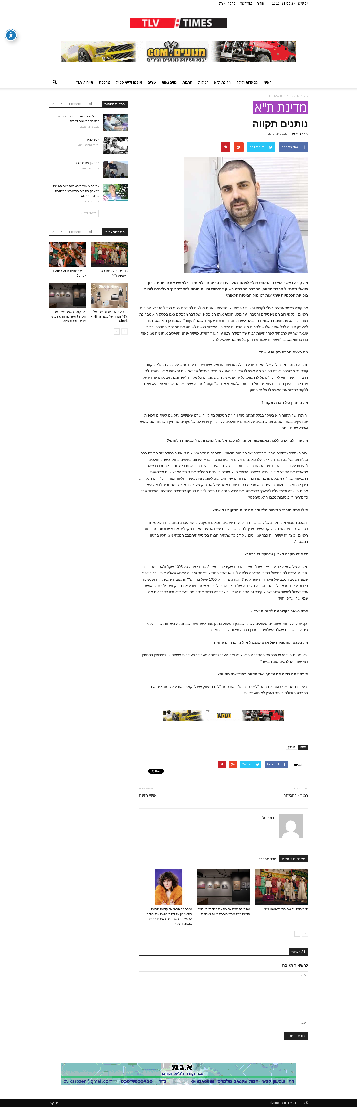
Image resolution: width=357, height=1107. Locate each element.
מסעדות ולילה (247, 82)
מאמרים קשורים (293, 859)
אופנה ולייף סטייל (129, 82)
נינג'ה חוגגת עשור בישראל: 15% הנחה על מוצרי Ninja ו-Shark (109, 316)
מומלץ (291, 747)
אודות (260, 3)
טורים (152, 82)
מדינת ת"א (222, 82)
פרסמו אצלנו (227, 3)
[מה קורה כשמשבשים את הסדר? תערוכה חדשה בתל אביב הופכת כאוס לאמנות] (223, 887)
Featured (75, 104)
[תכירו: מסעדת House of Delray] (67, 254)
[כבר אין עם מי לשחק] (115, 169)
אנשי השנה (147, 795)
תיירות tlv (84, 82)
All (91, 104)
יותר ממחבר (267, 859)
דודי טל (296, 133)
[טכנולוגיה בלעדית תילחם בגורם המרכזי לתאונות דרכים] (115, 122)
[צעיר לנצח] (115, 145)
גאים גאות (169, 82)
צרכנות (104, 82)
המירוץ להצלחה (295, 795)
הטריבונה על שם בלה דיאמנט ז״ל (286, 909)
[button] (54, 82)
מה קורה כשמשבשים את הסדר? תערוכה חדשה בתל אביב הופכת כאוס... (68, 316)
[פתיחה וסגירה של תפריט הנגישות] (11, 35)
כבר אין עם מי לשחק (85, 163)
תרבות (187, 82)
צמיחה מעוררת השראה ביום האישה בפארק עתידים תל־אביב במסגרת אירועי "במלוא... (76, 191)
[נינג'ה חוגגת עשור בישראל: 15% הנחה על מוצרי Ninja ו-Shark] (109, 295)
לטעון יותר (90, 213)
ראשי (267, 82)
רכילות (203, 82)
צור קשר (246, 3)
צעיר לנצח (92, 140)
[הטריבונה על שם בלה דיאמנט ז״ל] (281, 887)
